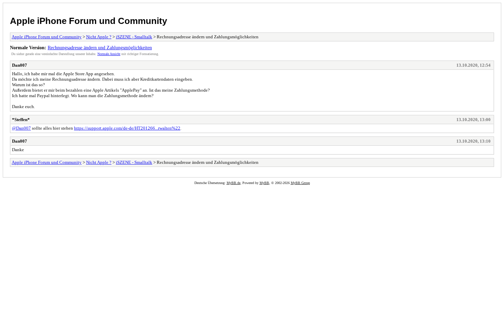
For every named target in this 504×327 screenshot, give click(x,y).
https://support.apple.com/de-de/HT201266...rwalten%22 (127, 128)
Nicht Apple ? (98, 36)
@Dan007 (21, 128)
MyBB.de (233, 183)
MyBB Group (300, 183)
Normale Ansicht (108, 54)
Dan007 (19, 65)
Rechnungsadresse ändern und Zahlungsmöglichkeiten (100, 47)
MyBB (264, 183)
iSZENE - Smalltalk (134, 36)
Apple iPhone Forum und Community (88, 21)
